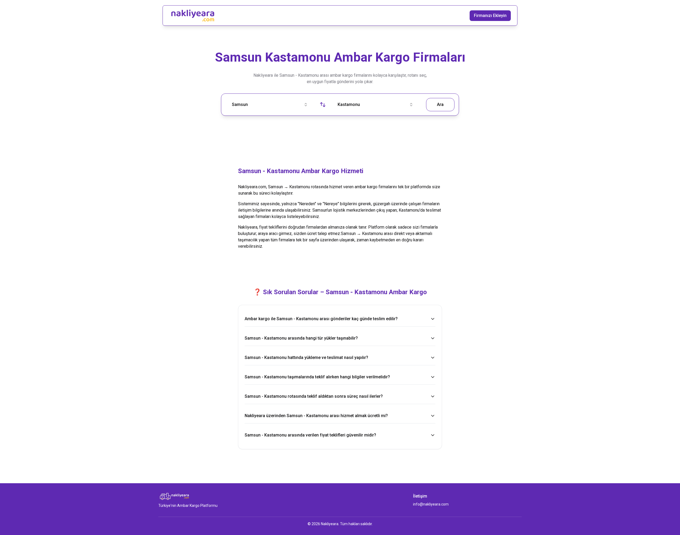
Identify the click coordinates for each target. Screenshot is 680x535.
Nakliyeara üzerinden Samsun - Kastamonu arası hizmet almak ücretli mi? (316, 415)
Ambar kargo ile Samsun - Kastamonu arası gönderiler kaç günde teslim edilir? (321, 318)
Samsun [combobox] (240, 104)
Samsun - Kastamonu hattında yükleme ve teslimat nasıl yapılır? (306, 357)
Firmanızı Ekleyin (490, 15)
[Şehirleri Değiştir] (322, 104)
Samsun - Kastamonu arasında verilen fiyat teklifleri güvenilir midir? (310, 435)
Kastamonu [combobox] (349, 104)
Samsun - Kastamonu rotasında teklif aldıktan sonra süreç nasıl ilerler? (314, 396)
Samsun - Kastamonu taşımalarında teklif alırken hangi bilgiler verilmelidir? (317, 376)
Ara (440, 104)
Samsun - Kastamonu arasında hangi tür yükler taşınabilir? (301, 338)
